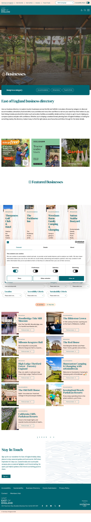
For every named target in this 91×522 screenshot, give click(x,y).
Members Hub (15, 493)
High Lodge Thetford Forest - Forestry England (29, 366)
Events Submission (49, 488)
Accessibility (6, 488)
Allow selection (45, 278)
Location (8, 291)
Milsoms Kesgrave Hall (30, 342)
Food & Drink (68, 90)
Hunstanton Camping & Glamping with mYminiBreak (74, 366)
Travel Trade (46, 3)
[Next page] (50, 437)
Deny (19, 278)
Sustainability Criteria (58, 291)
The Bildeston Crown (74, 318)
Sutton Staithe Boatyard (75, 218)
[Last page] (53, 437)
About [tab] (72, 247)
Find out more (25, 330)
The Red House (71, 342)
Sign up (5, 476)
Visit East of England (7, 3)
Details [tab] (45, 247)
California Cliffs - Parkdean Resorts (28, 415)
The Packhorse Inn (32, 218)
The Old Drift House (29, 390)
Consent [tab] (19, 247)
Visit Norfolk (19, 3)
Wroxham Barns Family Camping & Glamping (53, 222)
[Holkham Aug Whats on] (45, 153)
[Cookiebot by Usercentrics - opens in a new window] (76, 242)
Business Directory (33, 488)
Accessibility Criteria (35, 291)
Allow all (71, 278)
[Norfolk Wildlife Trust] (15, 153)
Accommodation (43, 90)
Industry (37, 3)
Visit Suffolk (29, 3)
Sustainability (18, 488)
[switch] (35, 271)
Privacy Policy (64, 488)
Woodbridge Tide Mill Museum (30, 319)
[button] (88, 10)
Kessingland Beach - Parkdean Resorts (74, 391)
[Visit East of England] (5, 10)
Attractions (56, 90)
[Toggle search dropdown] (85, 10)
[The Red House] (75, 153)
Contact (4, 493)
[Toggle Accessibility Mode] (88, 3)
